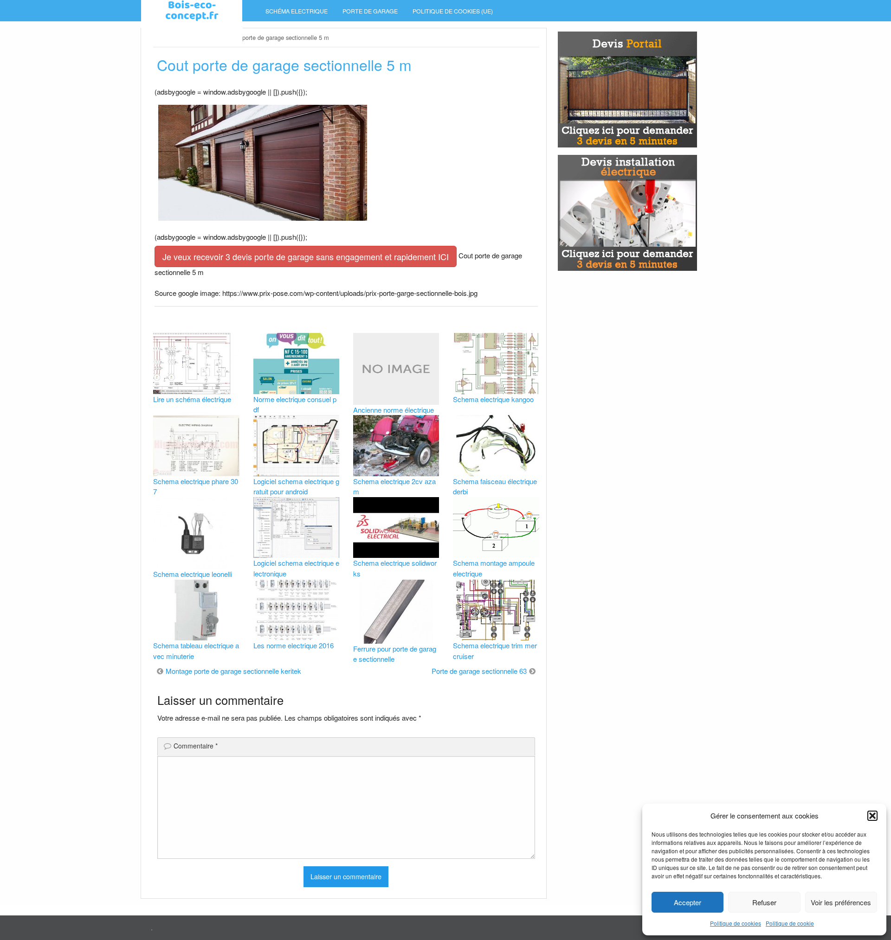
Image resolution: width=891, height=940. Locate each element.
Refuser (764, 902)
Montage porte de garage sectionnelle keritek (233, 671)
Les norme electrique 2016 (293, 645)
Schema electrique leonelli (192, 574)
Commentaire (196, 745)
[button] (872, 815)
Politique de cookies (735, 923)
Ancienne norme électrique (393, 410)
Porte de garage (370, 11)
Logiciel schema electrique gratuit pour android (296, 486)
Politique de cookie (790, 923)
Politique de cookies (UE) (453, 11)
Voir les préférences (841, 902)
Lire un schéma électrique (192, 399)
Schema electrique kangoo (493, 399)
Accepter (687, 902)
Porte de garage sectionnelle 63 (479, 671)
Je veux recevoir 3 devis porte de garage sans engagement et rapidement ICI (305, 256)
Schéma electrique (296, 11)
